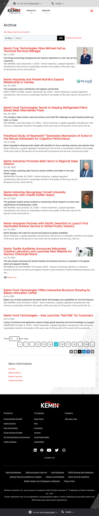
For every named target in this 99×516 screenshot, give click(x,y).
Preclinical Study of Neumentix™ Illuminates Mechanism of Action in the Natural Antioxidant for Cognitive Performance (48, 137)
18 (74, 344)
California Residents (13, 472)
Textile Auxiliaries (10, 442)
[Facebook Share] (88, 351)
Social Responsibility (41, 437)
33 (86, 344)
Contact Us (49, 457)
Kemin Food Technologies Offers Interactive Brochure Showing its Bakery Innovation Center (47, 291)
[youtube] (49, 450)
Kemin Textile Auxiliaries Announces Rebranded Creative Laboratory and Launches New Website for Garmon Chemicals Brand (38, 251)
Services (37, 433)
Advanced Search (74, 38)
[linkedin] (35, 450)
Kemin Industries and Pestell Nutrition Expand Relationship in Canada (34, 81)
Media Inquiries (15, 376)
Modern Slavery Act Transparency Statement (42, 481)
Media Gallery (14, 372)
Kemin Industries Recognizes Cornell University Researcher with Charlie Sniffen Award (35, 193)
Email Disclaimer (57, 472)
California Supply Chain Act (36, 472)
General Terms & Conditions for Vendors (26, 477)
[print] (92, 351)
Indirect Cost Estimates (55, 477)
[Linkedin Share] (84, 351)
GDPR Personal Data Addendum (81, 472)
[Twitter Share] (79, 351)
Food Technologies (11, 428)
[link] (14, 10)
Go (61, 38)
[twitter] (57, 450)
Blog (35, 424)
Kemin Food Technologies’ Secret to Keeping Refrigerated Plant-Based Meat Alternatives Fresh (46, 109)
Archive (11, 369)
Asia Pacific (34, 4)
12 (38, 344)
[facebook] (41, 450)
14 (50, 344)
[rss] (71, 351)
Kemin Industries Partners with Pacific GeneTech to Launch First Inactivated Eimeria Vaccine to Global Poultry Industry (46, 225)
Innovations (38, 428)
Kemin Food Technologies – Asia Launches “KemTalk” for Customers (48, 315)
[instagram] (63, 450)
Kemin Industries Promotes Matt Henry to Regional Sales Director (41, 162)
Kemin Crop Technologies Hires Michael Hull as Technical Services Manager (35, 50)
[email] (75, 351)
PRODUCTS (31, 11)
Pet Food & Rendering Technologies (17, 437)
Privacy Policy (69, 481)
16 (62, 344)
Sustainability (39, 442)
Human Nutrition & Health (13, 433)
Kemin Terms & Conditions (78, 477)
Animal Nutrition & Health (13, 419)
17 (68, 344)
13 (44, 344)
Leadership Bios (15, 380)
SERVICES (46, 11)
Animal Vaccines (10, 424)
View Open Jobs (71, 419)
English (58, 4)
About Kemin (39, 419)
